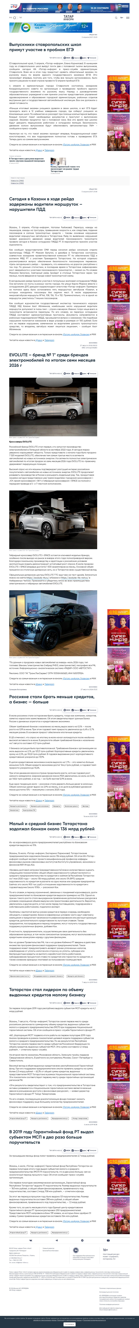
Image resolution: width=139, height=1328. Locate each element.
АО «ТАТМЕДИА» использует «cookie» (110, 1295)
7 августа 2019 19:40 (89, 982)
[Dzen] (82, 1240)
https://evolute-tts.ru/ (37, 578)
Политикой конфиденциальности (94, 1320)
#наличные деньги (71, 806)
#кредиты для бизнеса (18, 806)
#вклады (85, 806)
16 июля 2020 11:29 (90, 816)
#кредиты (56, 806)
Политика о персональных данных (110, 1288)
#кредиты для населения (40, 806)
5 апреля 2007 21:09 (89, 37)
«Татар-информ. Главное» (76, 145)
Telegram (49, 150)
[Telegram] (57, 1240)
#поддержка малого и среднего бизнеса (48, 976)
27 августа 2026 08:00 (88, 345)
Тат (20, 18)
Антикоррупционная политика (109, 1292)
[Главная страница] (68, 17)
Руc (10, 18)
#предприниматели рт (60, 1118)
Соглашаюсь (69, 1324)
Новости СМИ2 (17, 181)
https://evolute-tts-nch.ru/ (75, 578)
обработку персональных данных (44, 1320)
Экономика (93, 343)
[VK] (30, 1240)
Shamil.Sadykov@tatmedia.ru (108, 1310)
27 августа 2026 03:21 (89, 689)
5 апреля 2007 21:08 (89, 192)
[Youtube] (108, 1240)
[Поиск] (116, 18)
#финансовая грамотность (19, 976)
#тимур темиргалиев (80, 1118)
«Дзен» (38, 150)
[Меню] (128, 17)
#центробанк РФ (29, 810)
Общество (93, 35)
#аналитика (14, 810)
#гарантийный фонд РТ (18, 1118)
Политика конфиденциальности (109, 1304)
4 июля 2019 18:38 (90, 1125)
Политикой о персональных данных (69, 1320)
